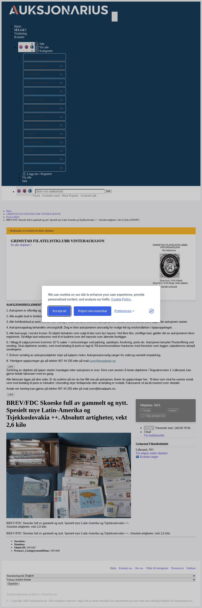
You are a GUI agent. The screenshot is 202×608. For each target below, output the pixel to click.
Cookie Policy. (121, 299)
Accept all (59, 311)
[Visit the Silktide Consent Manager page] (151, 311)
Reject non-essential (92, 311)
